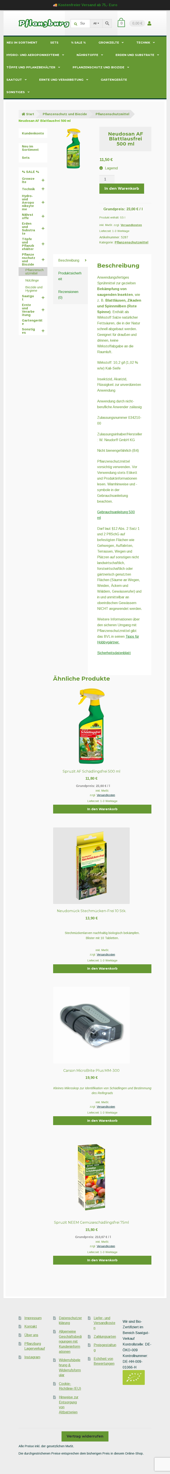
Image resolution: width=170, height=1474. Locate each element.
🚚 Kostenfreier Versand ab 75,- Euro (85, 5)
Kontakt (30, 1326)
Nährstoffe (87, 55)
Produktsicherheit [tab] (69, 276)
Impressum (33, 1318)
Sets (54, 42)
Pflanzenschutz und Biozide (98, 67)
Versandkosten (131, 225)
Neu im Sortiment (22, 42)
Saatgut (14, 79)
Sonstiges (15, 92)
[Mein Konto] (149, 23)
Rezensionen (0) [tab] (68, 294)
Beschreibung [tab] (68, 260)
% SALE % (78, 42)
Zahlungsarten (105, 1336)
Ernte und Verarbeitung (61, 79)
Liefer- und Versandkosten (104, 1323)
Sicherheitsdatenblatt (114, 653)
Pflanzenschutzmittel (112, 114)
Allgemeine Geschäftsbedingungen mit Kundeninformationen (70, 1341)
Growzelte (109, 42)
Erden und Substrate (135, 55)
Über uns (31, 1335)
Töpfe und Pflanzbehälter (30, 67)
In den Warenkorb (121, 188)
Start (30, 114)
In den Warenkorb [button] (102, 809)
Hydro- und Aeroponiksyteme (32, 55)
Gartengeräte (114, 79)
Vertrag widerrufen (85, 1436)
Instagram (32, 1357)
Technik (143, 42)
